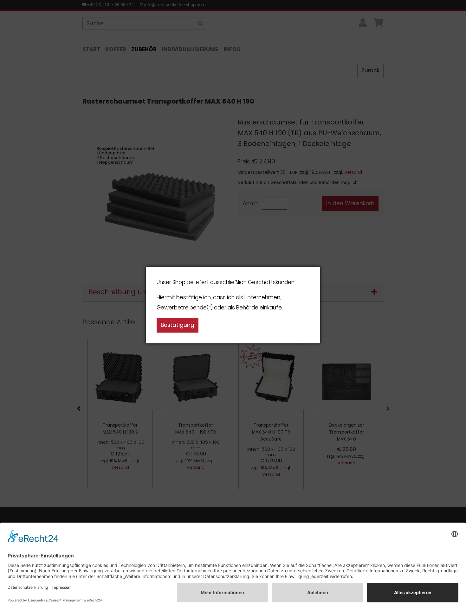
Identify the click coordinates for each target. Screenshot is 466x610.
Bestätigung (177, 325)
